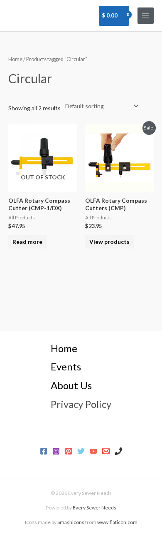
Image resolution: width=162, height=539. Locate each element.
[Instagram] (56, 451)
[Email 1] (106, 451)
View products (109, 241)
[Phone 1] (118, 451)
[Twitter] (81, 451)
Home (15, 59)
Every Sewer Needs (94, 507)
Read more (27, 241)
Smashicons (70, 522)
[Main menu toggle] (145, 15)
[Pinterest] (68, 451)
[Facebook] (43, 451)
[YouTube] (93, 451)
